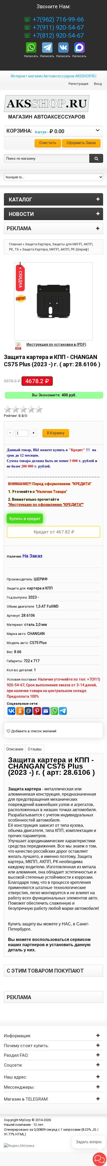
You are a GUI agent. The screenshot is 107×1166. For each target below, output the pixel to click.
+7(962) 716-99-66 (57, 19)
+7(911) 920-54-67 (57, 27)
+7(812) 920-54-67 (57, 35)
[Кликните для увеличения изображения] (53, 301)
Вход (98, 84)
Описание (14, 749)
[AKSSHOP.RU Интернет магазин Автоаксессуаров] (47, 110)
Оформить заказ (81, 143)
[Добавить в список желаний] (31, 731)
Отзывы (35, 749)
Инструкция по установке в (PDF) (56, 344)
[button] (99, 1159)
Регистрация (78, 84)
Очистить (47, 143)
